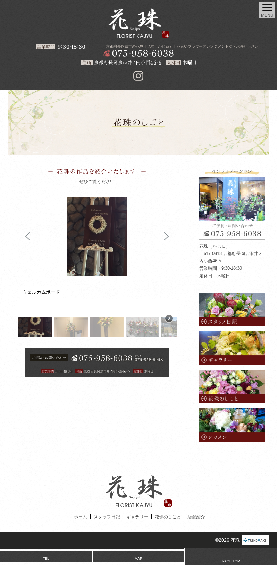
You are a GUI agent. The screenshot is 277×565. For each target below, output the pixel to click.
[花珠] (138, 23)
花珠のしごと (168, 516)
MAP (138, 558)
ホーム (80, 516)
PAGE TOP (231, 561)
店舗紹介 (196, 516)
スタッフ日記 (107, 516)
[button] (27, 236)
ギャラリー (137, 516)
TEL (46, 558)
